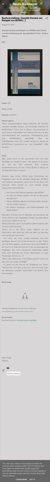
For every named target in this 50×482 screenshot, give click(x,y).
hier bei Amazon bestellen (26, 320)
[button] (46, 19)
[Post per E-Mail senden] (8, 369)
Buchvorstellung (14, 373)
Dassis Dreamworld (25, 4)
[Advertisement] (25, 447)
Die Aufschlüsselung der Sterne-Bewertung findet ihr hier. (17, 311)
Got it (32, 479)
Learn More (21, 479)
